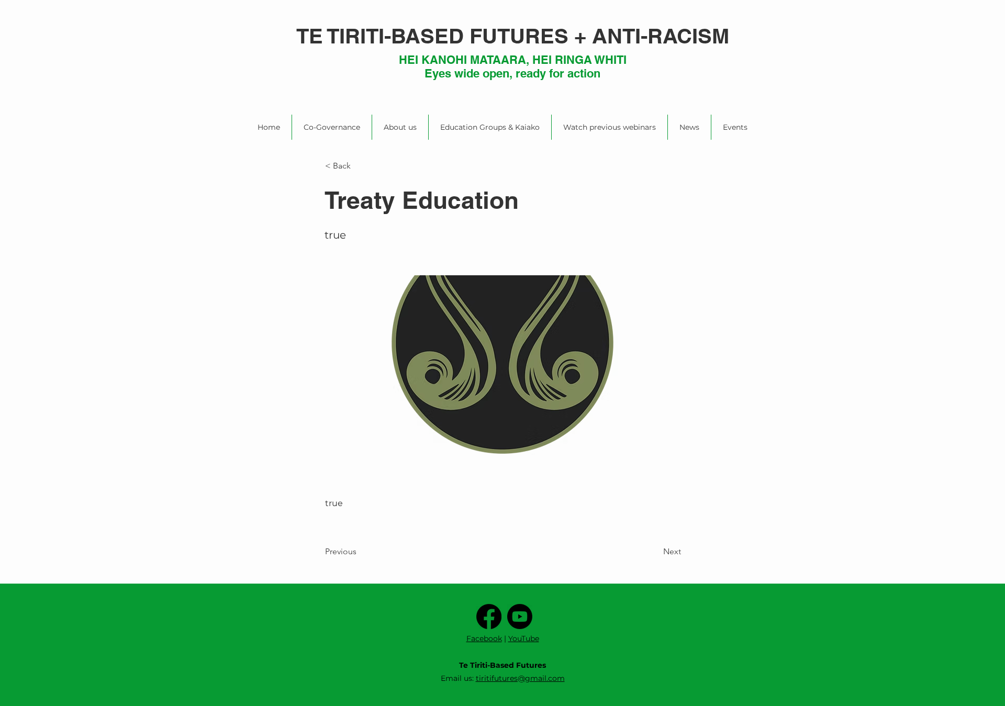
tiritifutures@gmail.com (520, 678)
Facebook (484, 638)
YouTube (523, 638)
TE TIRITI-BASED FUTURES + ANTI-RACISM (512, 36)
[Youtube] (519, 616)
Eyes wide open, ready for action (512, 73)
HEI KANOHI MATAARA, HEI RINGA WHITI (513, 59)
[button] (359, 165)
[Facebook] (488, 616)
